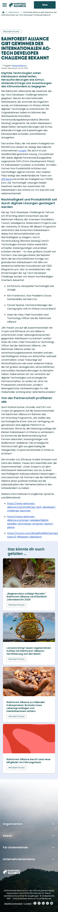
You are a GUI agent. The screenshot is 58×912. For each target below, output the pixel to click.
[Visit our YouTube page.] (51, 903)
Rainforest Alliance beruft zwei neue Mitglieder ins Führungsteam (28, 761)
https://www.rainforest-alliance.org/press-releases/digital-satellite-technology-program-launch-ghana (30, 522)
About (7, 835)
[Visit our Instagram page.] (39, 903)
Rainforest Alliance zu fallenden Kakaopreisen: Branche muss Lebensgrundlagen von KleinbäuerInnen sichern (26, 707)
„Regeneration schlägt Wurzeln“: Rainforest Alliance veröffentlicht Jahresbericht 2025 (27, 596)
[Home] (17, 5)
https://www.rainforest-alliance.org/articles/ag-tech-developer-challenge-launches (31, 507)
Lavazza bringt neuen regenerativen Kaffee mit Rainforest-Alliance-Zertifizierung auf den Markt (29, 651)
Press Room (14, 12)
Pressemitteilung (19, 65)
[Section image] (29, 587)
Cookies (27, 903)
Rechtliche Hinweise (13, 903)
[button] (4, 5)
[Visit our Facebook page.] (34, 903)
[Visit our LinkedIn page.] (43, 903)
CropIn (22, 150)
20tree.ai (6, 179)
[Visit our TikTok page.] (47, 903)
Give (45, 5)
